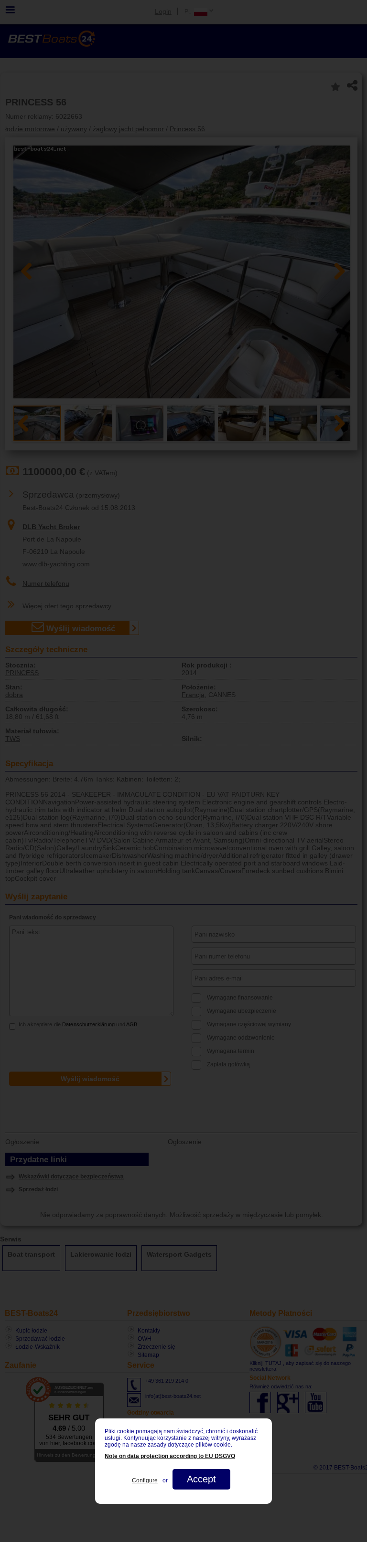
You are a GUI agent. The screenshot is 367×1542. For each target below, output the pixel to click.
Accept (201, 1479)
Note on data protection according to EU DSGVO (170, 1456)
